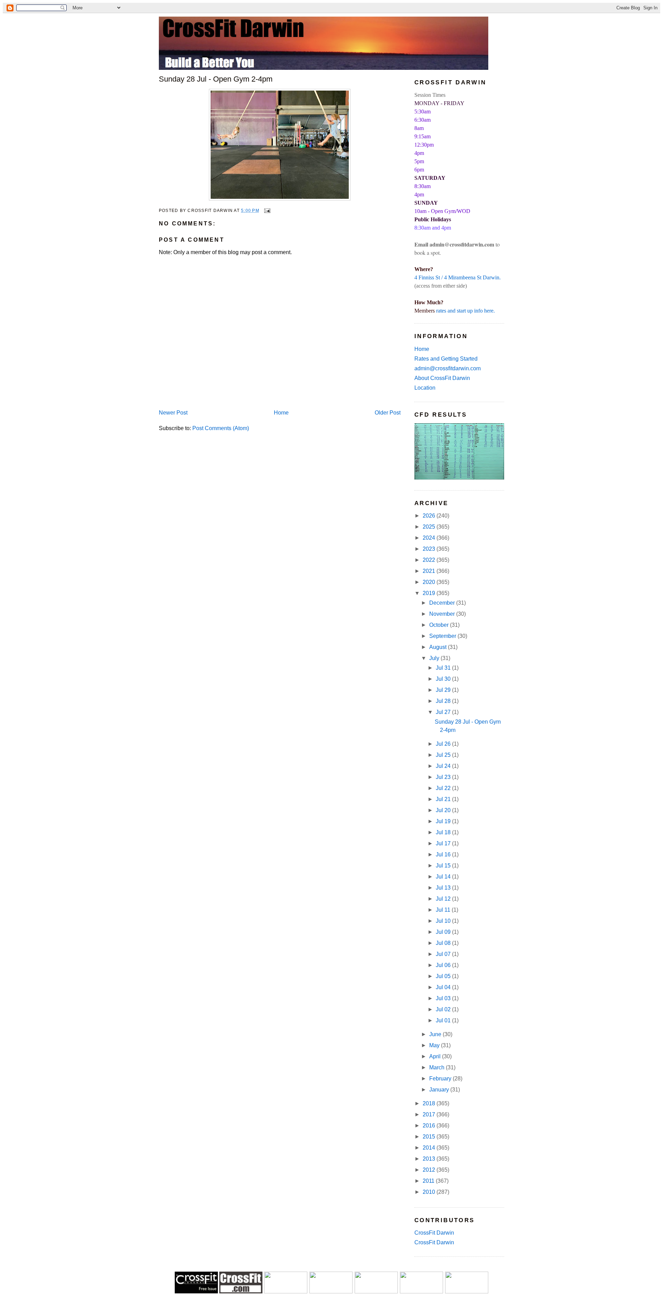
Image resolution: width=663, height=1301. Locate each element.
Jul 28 (444, 701)
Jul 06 (444, 965)
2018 (429, 1103)
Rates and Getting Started (446, 359)
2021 (429, 571)
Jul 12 (444, 899)
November (442, 614)
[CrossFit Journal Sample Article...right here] (196, 1291)
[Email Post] (266, 210)
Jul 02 (444, 1009)
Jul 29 (444, 690)
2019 (429, 593)
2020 (429, 582)
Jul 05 (444, 976)
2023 (429, 549)
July (435, 658)
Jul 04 (444, 987)
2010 (429, 1192)
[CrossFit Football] (286, 1291)
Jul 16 (444, 854)
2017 (429, 1114)
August (438, 647)
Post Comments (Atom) (220, 428)
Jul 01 (444, 1020)
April (435, 1056)
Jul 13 (444, 888)
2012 (429, 1170)
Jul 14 (444, 877)
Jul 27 (444, 712)
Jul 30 (444, 679)
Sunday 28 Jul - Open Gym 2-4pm (215, 79)
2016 (429, 1125)
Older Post (388, 413)
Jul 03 (444, 998)
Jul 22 (444, 788)
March (437, 1067)
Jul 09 (444, 932)
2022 (429, 560)
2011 (429, 1181)
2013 (429, 1159)
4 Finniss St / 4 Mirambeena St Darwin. (457, 277)
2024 (429, 538)
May (435, 1045)
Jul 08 (444, 943)
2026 (429, 516)
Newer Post (173, 413)
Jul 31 (444, 668)
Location (424, 388)
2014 (429, 1148)
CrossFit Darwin (434, 1233)
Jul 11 (444, 910)
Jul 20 (444, 810)
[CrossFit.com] (240, 1291)
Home (281, 413)
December (442, 603)
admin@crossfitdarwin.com (447, 368)
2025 (429, 527)
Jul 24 (444, 766)
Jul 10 (444, 921)
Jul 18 (444, 832)
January (439, 1090)
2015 (429, 1137)
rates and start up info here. (465, 311)
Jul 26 (444, 744)
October (439, 625)
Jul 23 (444, 777)
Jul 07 (444, 954)
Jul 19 (444, 821)
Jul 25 (444, 755)
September (443, 636)
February (441, 1078)
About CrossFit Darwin (442, 378)
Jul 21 (444, 799)
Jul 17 (444, 843)
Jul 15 (444, 865)
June (436, 1034)
